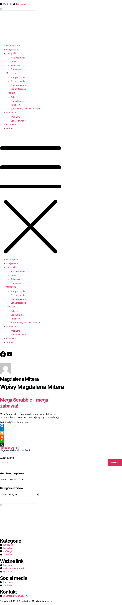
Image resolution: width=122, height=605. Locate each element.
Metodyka (11, 73)
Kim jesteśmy (12, 49)
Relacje (14, 97)
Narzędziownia (18, 57)
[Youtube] (10, 354)
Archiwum (11, 112)
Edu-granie (16, 69)
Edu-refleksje (17, 101)
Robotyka (15, 65)
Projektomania (18, 81)
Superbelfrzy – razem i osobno (26, 108)
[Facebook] (3, 354)
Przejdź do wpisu (8, 448)
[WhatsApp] (30, 441)
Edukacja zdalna (19, 85)
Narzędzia (11, 53)
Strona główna (13, 45)
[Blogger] (30, 433)
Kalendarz (11, 124)
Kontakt (10, 128)
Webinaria (15, 117)
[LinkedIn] (30, 429)
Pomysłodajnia (18, 77)
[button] (61, 196)
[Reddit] (30, 437)
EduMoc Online (18, 120)
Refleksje (10, 93)
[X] (30, 445)
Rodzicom (16, 105)
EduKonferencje (18, 89)
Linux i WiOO (17, 61)
